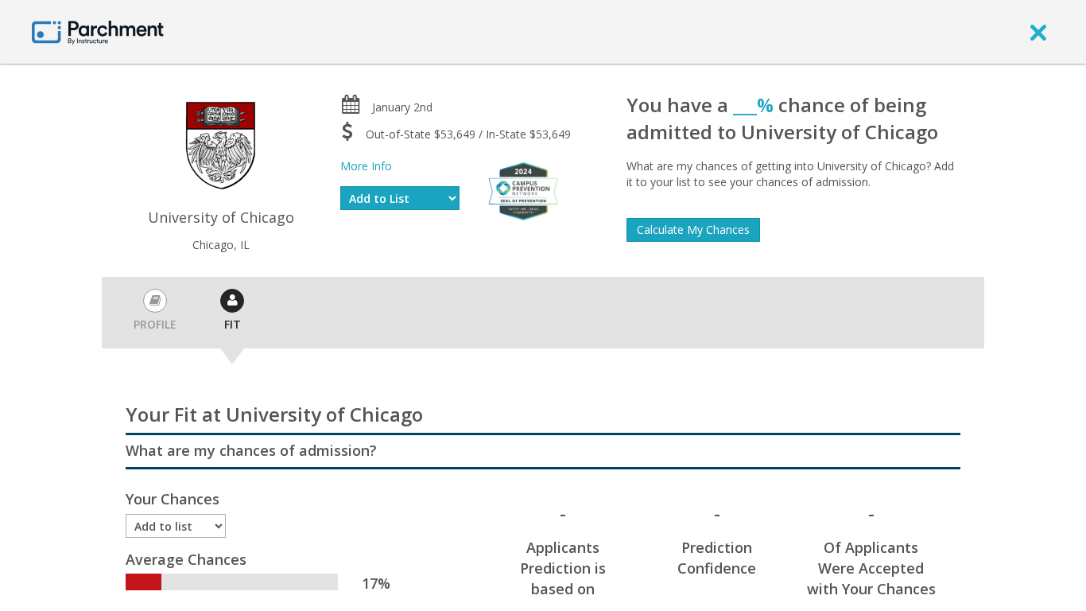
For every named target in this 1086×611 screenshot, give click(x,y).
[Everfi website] (523, 189)
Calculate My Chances (693, 229)
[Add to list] (176, 526)
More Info (366, 165)
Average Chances (186, 559)
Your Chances (172, 498)
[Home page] (98, 31)
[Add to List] (400, 198)
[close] (1038, 31)
